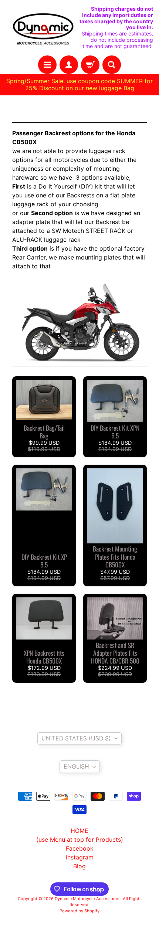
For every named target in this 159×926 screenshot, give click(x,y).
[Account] (69, 64)
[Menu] (47, 64)
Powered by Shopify (79, 910)
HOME (79, 830)
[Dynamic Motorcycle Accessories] (43, 27)
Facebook (80, 848)
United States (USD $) (76, 738)
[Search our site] (111, 64)
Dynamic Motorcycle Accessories (88, 898)
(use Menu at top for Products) (79, 839)
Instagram (80, 857)
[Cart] (90, 64)
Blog (79, 866)
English (76, 766)
